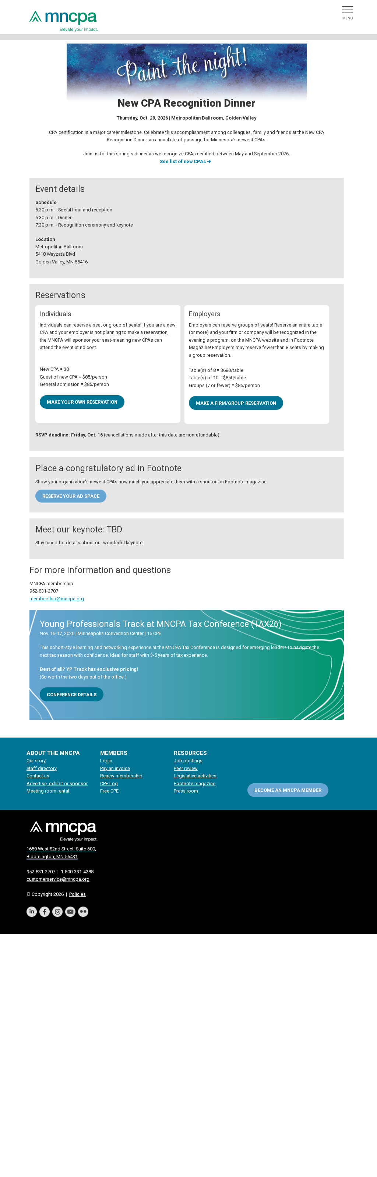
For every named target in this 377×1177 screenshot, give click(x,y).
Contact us (38, 776)
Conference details (71, 694)
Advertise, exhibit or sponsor (57, 783)
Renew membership (121, 776)
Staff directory (42, 768)
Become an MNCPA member (287, 790)
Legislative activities (195, 776)
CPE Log (109, 783)
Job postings (188, 760)
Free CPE (109, 791)
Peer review (186, 768)
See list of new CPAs (183, 161)
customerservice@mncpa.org (58, 879)
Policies (77, 894)
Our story (36, 760)
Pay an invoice (115, 768)
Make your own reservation (82, 402)
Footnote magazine (194, 783)
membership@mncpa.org (56, 598)
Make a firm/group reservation (236, 403)
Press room (186, 791)
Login (106, 760)
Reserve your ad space (70, 495)
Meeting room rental (48, 791)
